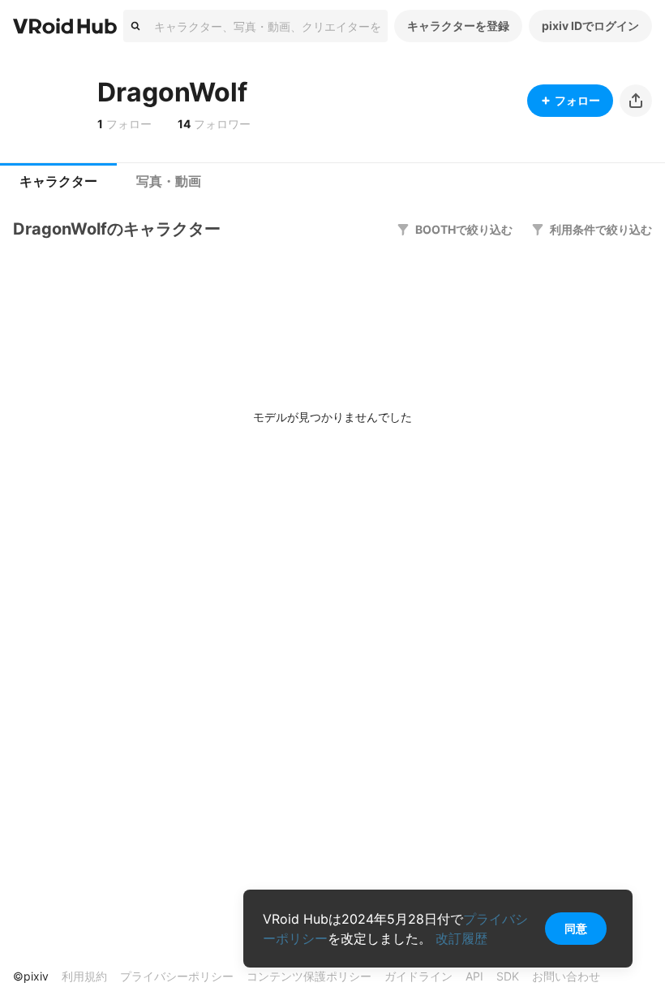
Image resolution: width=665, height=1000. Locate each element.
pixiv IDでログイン (590, 25)
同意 (575, 928)
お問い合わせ (566, 976)
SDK (507, 976)
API (474, 976)
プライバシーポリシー (177, 976)
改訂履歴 (461, 938)
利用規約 (84, 976)
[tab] (58, 181)
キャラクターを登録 (458, 25)
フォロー (577, 100)
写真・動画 (168, 181)
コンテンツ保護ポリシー (309, 976)
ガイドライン (418, 976)
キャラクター (58, 181)
